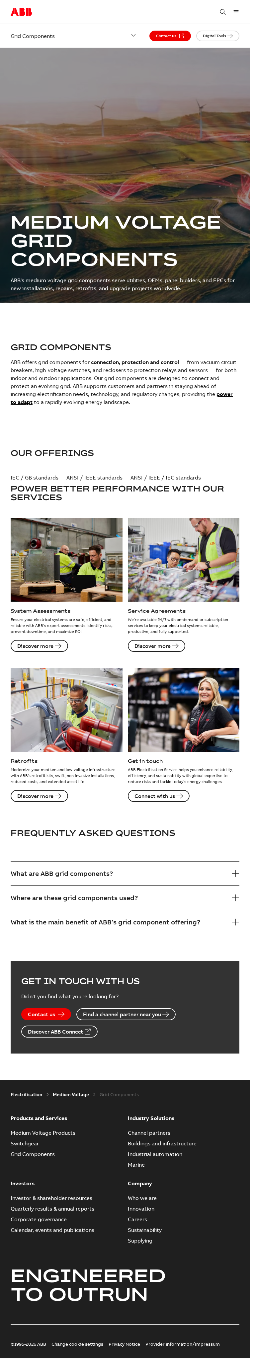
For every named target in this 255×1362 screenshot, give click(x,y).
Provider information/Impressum (182, 1344)
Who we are (142, 1198)
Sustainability (145, 1230)
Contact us (166, 35)
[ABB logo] (21, 12)
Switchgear (25, 1143)
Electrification (26, 1094)
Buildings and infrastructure (162, 1143)
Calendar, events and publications (52, 1230)
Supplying (140, 1240)
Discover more (35, 646)
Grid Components (33, 1154)
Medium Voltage (71, 1094)
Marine (136, 1164)
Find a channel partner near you (122, 1014)
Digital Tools (214, 35)
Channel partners (149, 1132)
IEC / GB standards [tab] (34, 477)
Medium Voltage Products (43, 1132)
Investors (23, 1183)
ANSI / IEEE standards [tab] (94, 477)
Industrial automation (155, 1154)
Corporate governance (39, 1219)
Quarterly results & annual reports (52, 1208)
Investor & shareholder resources (51, 1198)
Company (140, 1183)
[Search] (222, 12)
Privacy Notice (124, 1344)
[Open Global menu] (236, 12)
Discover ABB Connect (55, 1031)
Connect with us (154, 796)
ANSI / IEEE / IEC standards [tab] (165, 477)
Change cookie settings (77, 1344)
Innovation (141, 1208)
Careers (137, 1219)
